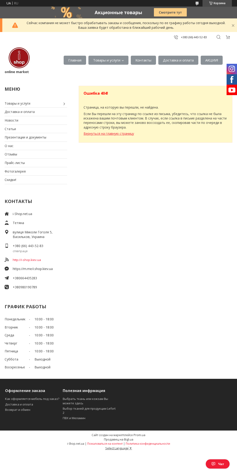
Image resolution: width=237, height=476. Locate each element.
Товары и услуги (106, 60)
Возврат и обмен (17, 410)
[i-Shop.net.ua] (18, 57)
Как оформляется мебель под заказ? (32, 399)
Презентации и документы (25, 137)
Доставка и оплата (178, 60)
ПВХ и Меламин (74, 418)
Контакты (143, 60)
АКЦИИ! (211, 60)
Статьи (10, 129)
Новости (11, 120)
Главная (74, 60)
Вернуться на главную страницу (109, 133)
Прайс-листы (15, 163)
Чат (221, 464)
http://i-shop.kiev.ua (27, 260)
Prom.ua (139, 435)
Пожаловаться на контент (105, 444)
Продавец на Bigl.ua (118, 439)
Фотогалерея (15, 171)
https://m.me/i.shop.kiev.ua (33, 269)
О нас (9, 146)
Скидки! (10, 179)
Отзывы (11, 154)
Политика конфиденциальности (148, 444)
